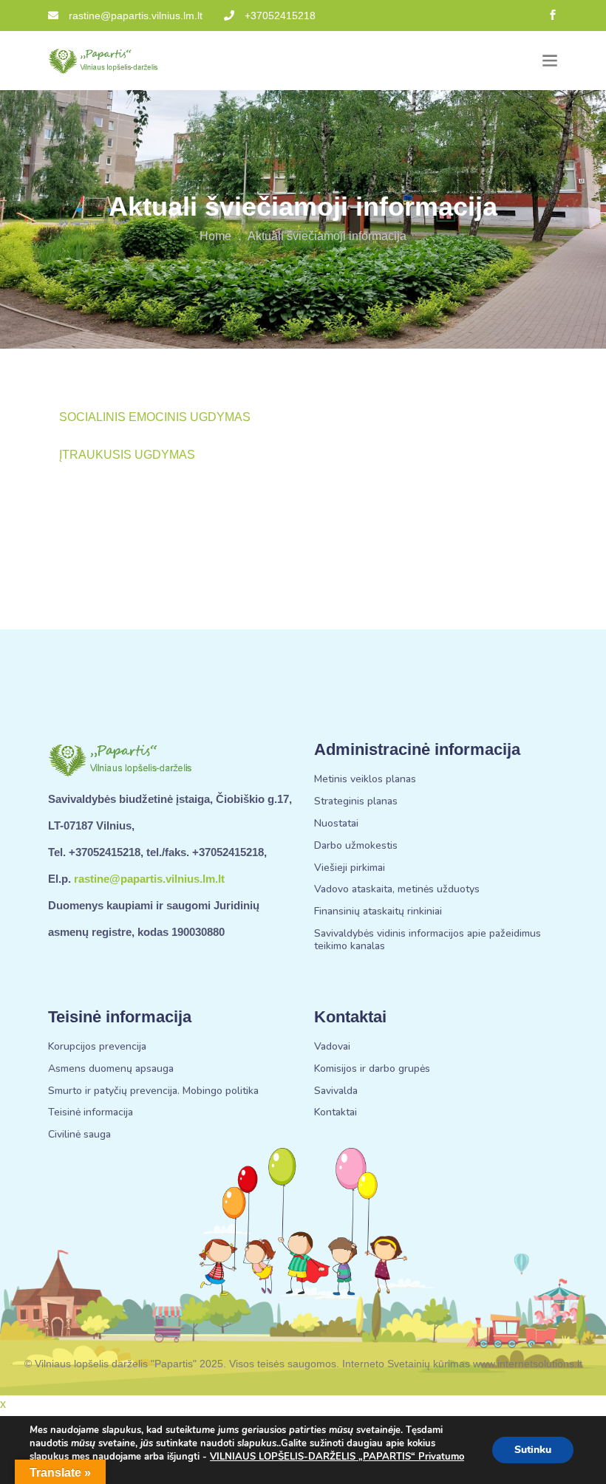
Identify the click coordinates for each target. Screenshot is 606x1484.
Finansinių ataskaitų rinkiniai (378, 912)
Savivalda (336, 1091)
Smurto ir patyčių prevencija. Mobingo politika (153, 1091)
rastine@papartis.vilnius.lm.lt (135, 15)
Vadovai (332, 1047)
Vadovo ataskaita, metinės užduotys (397, 889)
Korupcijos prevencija (97, 1047)
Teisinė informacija (90, 1113)
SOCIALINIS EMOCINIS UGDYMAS (155, 417)
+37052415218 (280, 15)
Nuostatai (336, 824)
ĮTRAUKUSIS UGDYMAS (127, 454)
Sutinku (532, 1450)
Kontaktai (335, 1113)
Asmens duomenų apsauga (111, 1069)
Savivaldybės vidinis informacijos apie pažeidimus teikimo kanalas (427, 940)
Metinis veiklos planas (365, 779)
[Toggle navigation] (550, 61)
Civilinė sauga (79, 1135)
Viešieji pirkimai (349, 868)
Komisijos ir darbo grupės (372, 1069)
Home (215, 236)
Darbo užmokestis (356, 846)
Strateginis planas (356, 802)
